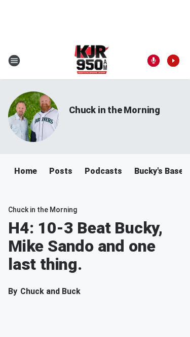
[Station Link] (92, 60)
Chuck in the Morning (114, 110)
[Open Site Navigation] (14, 61)
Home (25, 171)
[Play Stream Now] (173, 61)
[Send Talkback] (153, 61)
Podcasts (103, 171)
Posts (60, 171)
